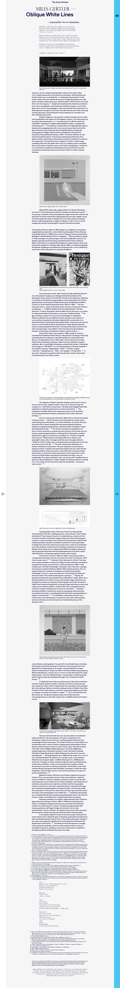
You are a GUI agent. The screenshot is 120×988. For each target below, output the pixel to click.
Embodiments (74, 22)
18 (75, 588)
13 (50, 428)
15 (43, 463)
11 (76, 408)
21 (66, 691)
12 (39, 415)
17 (73, 575)
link (43, 843)
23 (68, 792)
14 (53, 443)
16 (49, 559)
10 (82, 350)
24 (52, 822)
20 (39, 678)
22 (49, 772)
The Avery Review (60, 2)
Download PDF (55, 22)
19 (51, 594)
